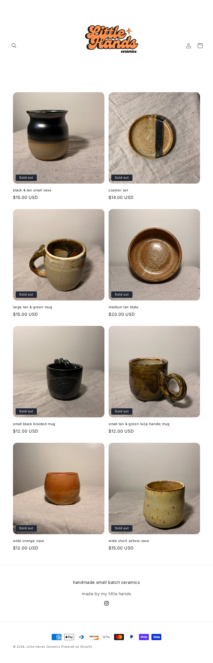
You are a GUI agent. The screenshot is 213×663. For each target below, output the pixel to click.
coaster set (118, 190)
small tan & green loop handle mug (139, 424)
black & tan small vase (32, 190)
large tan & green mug (32, 307)
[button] (14, 45)
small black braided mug (34, 424)
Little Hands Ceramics (44, 646)
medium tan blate (124, 307)
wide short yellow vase (129, 541)
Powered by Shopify (76, 646)
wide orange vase (28, 541)
